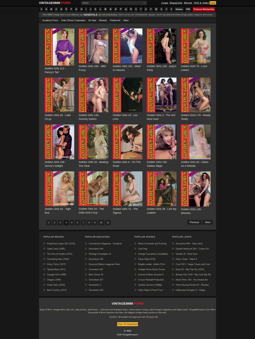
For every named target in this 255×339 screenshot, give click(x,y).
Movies (188, 3)
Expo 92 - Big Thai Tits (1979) (190, 269)
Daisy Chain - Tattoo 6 (186, 259)
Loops (164, 3)
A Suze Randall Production (151, 279)
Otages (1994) (54, 279)
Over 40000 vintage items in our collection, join (63, 15)
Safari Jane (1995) (56, 248)
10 (101, 222)
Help (212, 2)
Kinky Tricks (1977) (56, 264)
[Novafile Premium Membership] (90, 15)
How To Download (127, 324)
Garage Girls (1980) (56, 274)
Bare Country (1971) (57, 290)
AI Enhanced (141, 15)
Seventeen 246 (96, 259)
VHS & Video (201, 3)
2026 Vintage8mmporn (127, 334)
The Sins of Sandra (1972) (59, 254)
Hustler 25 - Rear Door (187, 254)
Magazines (176, 3)
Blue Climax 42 (96, 274)
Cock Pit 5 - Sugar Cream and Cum (193, 264)
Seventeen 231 (96, 269)
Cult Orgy (142, 248)
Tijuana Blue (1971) (56, 269)
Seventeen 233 (96, 290)
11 (108, 222)
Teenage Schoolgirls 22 (100, 254)
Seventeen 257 (96, 279)
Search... (86, 3)
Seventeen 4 (95, 285)
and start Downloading (107, 15)
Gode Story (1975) (56, 285)
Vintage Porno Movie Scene (151, 269)
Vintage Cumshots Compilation (153, 254)
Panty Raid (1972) (147, 259)
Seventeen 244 (96, 248)
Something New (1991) (58, 259)
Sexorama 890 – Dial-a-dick (189, 243)
